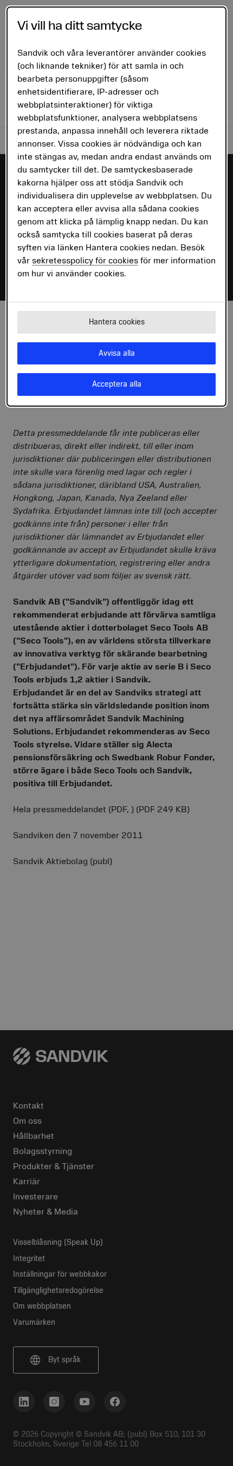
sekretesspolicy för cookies (85, 260)
